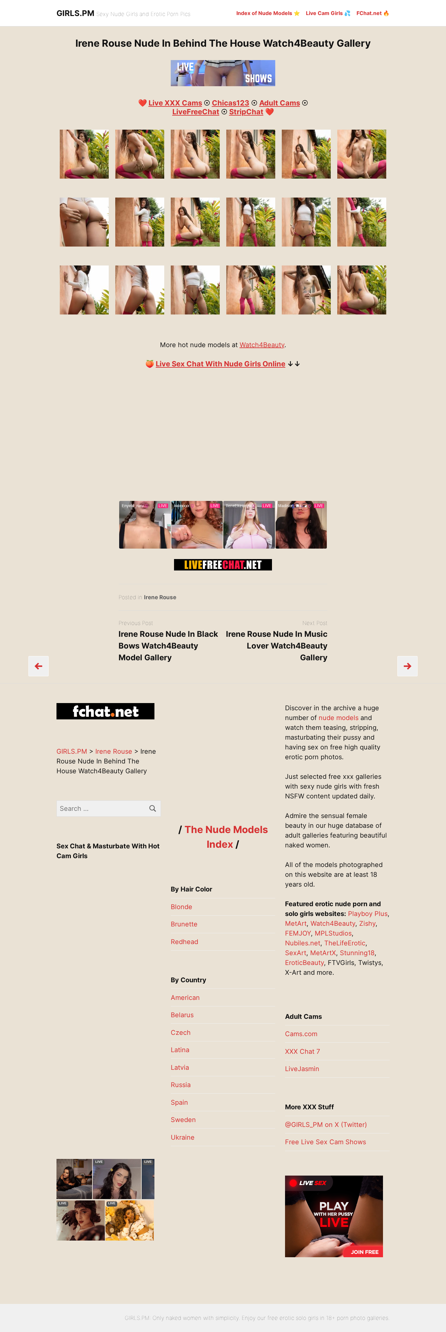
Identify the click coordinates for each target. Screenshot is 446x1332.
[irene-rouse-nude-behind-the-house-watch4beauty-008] (306, 244)
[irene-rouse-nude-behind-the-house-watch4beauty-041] (84, 176)
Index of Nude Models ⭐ (268, 13)
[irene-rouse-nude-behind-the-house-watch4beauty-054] (306, 176)
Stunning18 (357, 953)
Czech (181, 1032)
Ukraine (183, 1137)
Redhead (184, 942)
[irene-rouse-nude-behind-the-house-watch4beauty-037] (306, 312)
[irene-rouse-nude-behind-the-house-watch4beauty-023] (139, 312)
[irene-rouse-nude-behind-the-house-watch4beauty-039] (361, 312)
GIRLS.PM (75, 13)
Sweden (183, 1120)
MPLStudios (333, 933)
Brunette (184, 924)
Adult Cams (279, 103)
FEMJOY (298, 933)
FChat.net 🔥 (373, 13)
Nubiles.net (302, 943)
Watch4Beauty (262, 345)
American (185, 998)
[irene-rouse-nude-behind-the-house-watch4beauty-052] (195, 176)
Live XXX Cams (175, 103)
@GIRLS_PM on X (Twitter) (326, 1125)
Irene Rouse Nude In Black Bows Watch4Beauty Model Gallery (168, 645)
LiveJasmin (302, 1069)
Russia (181, 1085)
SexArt (295, 953)
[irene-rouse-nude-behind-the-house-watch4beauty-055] (195, 244)
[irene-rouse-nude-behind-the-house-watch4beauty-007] (250, 244)
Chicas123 (230, 103)
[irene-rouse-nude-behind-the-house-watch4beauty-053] (250, 176)
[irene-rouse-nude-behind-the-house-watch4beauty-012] (139, 244)
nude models (338, 718)
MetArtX (323, 953)
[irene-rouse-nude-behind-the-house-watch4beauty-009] (361, 244)
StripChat (246, 111)
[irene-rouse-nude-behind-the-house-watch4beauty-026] (195, 312)
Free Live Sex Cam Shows (325, 1142)
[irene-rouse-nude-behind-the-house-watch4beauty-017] (84, 312)
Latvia (180, 1067)
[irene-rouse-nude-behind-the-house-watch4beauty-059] (361, 176)
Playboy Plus (368, 914)
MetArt (296, 923)
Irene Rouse (160, 597)
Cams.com (301, 1034)
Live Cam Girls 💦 (328, 13)
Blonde (181, 907)
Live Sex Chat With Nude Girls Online (220, 364)
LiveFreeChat (195, 111)
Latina (180, 1050)
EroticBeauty (304, 963)
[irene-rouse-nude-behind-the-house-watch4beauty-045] (139, 176)
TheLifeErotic (344, 943)
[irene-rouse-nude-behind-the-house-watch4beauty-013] (84, 244)
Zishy (367, 923)
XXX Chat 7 (302, 1051)
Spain (179, 1102)
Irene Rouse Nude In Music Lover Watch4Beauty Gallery (276, 645)
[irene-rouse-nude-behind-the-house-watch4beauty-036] (250, 312)
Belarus (182, 1015)
